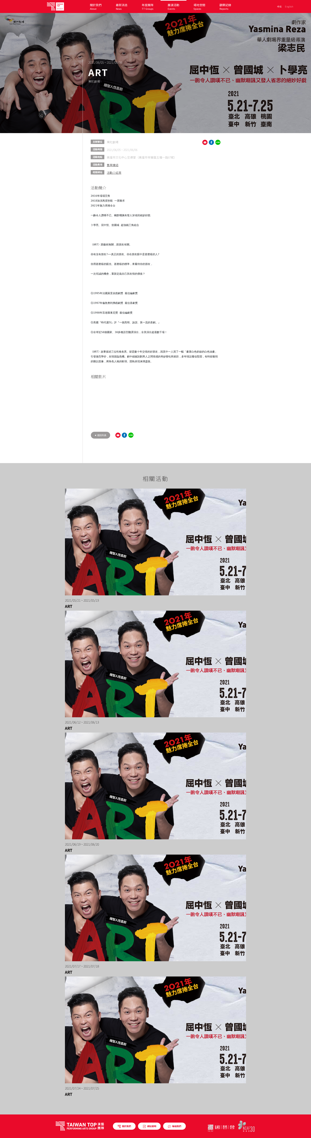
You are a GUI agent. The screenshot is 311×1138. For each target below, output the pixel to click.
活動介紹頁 (114, 172)
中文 (279, 6)
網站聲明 (151, 1126)
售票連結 (112, 165)
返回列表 (101, 435)
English (289, 6)
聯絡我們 (176, 1126)
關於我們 (126, 1126)
